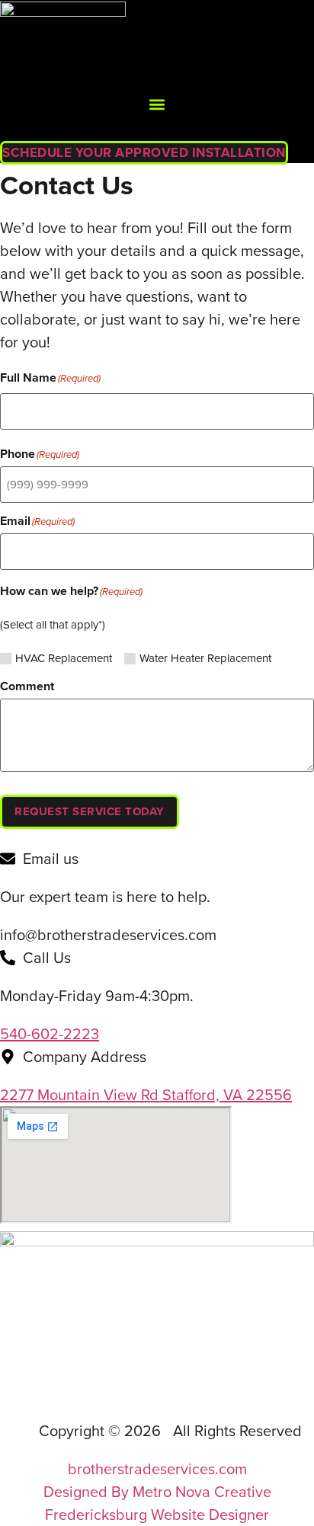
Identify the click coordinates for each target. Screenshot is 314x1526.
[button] (157, 104)
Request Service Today (89, 811)
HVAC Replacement (63, 658)
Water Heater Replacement (205, 658)
